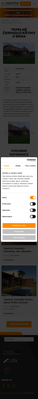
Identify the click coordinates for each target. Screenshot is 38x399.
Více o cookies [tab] (30, 166)
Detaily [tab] (18, 166)
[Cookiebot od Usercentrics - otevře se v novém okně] (27, 160)
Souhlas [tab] (7, 166)
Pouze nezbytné (19, 237)
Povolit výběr (19, 231)
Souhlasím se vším (19, 225)
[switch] (33, 204)
